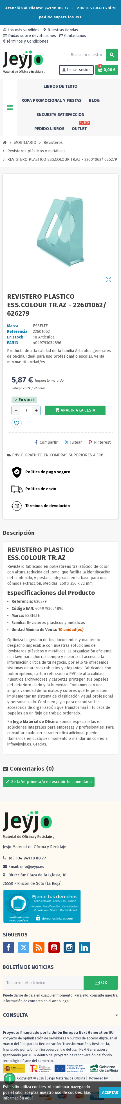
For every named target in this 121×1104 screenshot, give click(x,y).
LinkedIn (84, 947)
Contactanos (74, 35)
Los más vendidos (21, 30)
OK (103, 983)
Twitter (23, 947)
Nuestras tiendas (60, 30)
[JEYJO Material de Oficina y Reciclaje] (24, 61)
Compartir (49, 442)
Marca (12, 326)
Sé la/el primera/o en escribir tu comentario (49, 781)
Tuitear (76, 442)
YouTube (54, 947)
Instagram (69, 947)
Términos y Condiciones (25, 41)
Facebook (8, 947)
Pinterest (102, 442)
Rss (38, 947)
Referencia (17, 331)
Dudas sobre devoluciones (31, 35)
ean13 (12, 342)
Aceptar (110, 1092)
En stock (15, 337)
